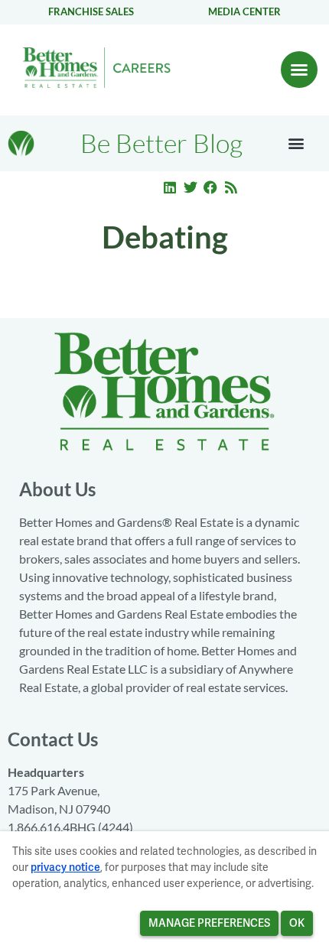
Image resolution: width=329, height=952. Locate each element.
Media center (244, 11)
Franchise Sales (91, 11)
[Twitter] (190, 187)
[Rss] (231, 187)
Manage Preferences (209, 923)
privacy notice (65, 867)
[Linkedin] (169, 187)
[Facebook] (210, 187)
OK (297, 923)
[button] (299, 69)
